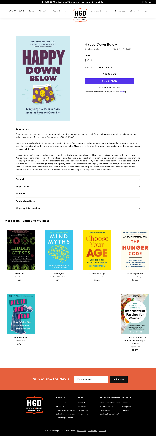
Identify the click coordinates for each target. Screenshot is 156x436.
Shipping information (28, 208)
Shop (132, 11)
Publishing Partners (64, 418)
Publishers (120, 11)
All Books (82, 406)
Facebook (126, 403)
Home (31, 11)
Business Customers (100, 11)
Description (22, 129)
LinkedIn (125, 410)
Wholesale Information (110, 403)
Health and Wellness (35, 221)
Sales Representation (65, 414)
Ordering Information (65, 410)
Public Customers (61, 11)
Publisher (21, 193)
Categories (83, 410)
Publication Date (25, 201)
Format (20, 179)
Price (87, 55)
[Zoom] (43, 78)
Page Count (22, 186)
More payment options (109, 87)
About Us (43, 11)
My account (83, 414)
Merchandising (106, 406)
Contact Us (61, 403)
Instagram (126, 406)
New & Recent (84, 403)
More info (98, 2)
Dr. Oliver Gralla (92, 49)
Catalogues (105, 410)
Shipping (88, 67)
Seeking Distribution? (109, 414)
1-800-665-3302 (15, 11)
